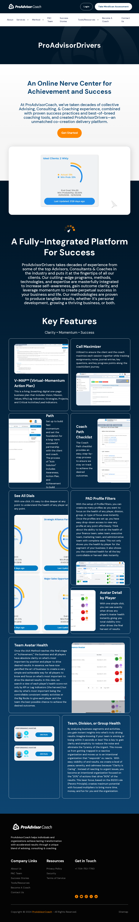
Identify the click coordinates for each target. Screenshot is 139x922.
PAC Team (50, 20)
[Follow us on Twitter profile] (91, 897)
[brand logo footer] (32, 827)
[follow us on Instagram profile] (86, 897)
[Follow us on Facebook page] (76, 897)
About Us (16, 868)
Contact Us (125, 20)
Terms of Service (56, 878)
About (10, 19)
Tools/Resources (20, 882)
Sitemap (123, 911)
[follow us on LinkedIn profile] (96, 897)
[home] (24, 6)
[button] (23, 19)
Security (51, 873)
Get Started (69, 133)
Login (86, 6)
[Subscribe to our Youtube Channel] (81, 897)
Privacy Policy (54, 868)
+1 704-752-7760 (84, 868)
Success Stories (64, 20)
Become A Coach (107, 20)
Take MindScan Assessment (113, 6)
